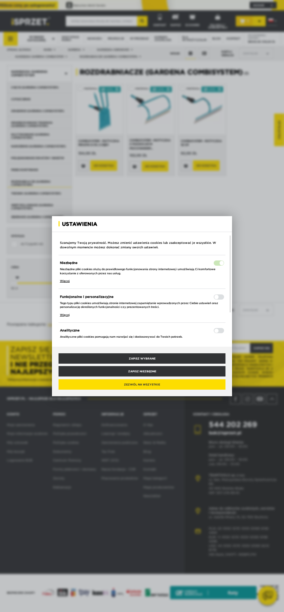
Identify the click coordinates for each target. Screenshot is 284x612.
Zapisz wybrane (142, 358)
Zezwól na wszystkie (142, 384)
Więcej (65, 281)
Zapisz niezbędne (142, 371)
